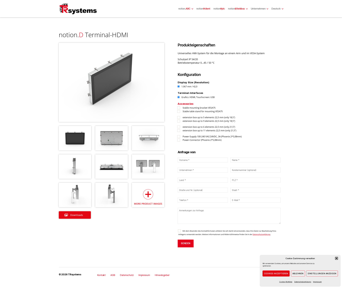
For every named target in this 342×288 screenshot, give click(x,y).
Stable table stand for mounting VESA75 (203, 111)
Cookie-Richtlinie (285, 282)
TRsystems (74, 274)
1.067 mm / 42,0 (189, 86)
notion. (184, 8)
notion (203, 8)
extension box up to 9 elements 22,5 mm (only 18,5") (209, 121)
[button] (336, 258)
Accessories (185, 103)
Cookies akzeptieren (276, 273)
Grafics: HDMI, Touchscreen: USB (198, 97)
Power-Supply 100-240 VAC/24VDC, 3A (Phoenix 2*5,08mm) (212, 136)
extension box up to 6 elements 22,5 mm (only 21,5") (209, 126)
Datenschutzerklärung (302, 282)
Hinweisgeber (162, 275)
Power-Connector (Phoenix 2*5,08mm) (202, 140)
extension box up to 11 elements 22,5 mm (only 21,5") (209, 130)
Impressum (317, 282)
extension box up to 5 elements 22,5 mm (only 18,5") (209, 117)
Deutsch (276, 8)
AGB (112, 275)
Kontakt (101, 275)
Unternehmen (258, 8)
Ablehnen (298, 273)
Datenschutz (127, 275)
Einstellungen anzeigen (322, 273)
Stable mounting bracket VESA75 (199, 107)
